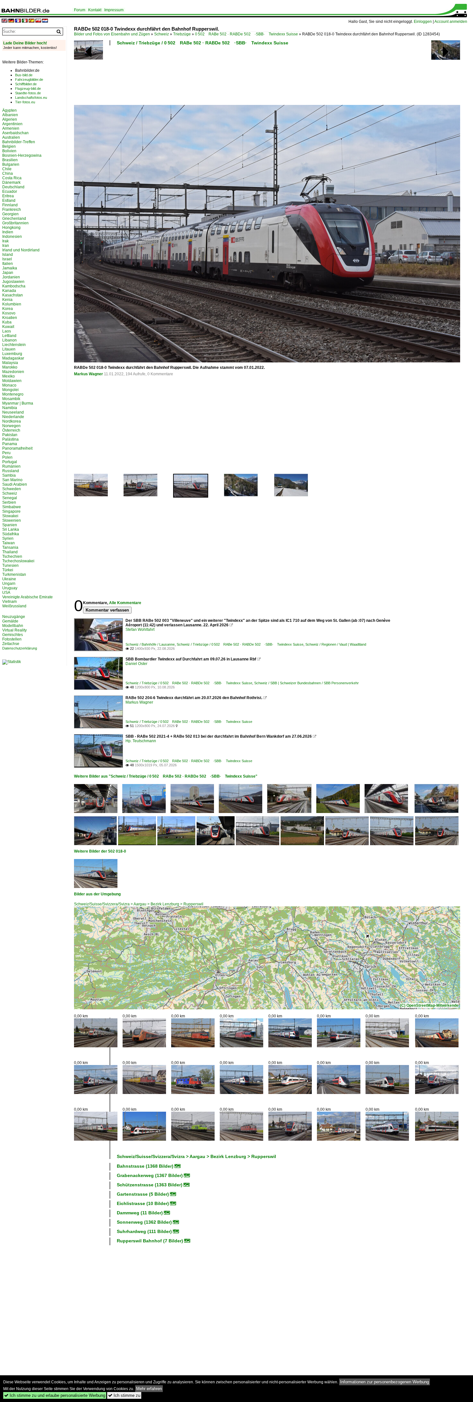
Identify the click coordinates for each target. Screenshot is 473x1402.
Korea (7, 308)
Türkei (7, 570)
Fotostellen (12, 639)
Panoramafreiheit (17, 448)
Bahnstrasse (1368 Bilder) (145, 1166)
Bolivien (9, 151)
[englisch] (4, 21)
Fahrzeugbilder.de (29, 79)
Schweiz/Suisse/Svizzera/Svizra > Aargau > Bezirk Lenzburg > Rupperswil (138, 904)
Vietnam (9, 601)
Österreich (11, 430)
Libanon (9, 340)
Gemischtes (12, 634)
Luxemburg (12, 353)
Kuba (7, 322)
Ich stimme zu (124, 1395)
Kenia (7, 299)
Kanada (9, 290)
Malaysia (10, 362)
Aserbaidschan (15, 133)
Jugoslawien (13, 281)
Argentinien (12, 124)
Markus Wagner (88, 374)
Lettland (9, 335)
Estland (8, 200)
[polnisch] (38, 21)
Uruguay (9, 588)
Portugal (9, 462)
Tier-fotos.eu (25, 102)
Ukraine (9, 579)
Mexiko (8, 376)
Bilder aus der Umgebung (97, 894)
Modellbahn (12, 625)
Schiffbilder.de (26, 84)
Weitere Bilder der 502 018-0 (100, 851)
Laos (6, 331)
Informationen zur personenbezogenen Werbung (384, 1381)
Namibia (9, 408)
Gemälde (10, 621)
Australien (11, 137)
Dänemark (11, 182)
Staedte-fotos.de (28, 93)
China (7, 173)
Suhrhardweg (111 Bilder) (144, 1231)
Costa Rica (12, 178)
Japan (7, 272)
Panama (9, 444)
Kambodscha (13, 286)
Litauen (8, 349)
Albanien (10, 115)
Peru (6, 453)
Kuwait (8, 326)
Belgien (9, 146)
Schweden (11, 489)
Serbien (9, 502)
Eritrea (8, 196)
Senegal (9, 498)
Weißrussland (14, 606)
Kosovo (8, 313)
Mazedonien (13, 371)
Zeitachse (10, 643)
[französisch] (18, 21)
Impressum (114, 10)
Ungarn (8, 583)
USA (6, 592)
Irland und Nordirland (21, 250)
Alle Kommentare (125, 603)
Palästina (10, 439)
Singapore (11, 511)
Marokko (9, 367)
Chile (7, 169)
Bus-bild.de (23, 75)
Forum (79, 10)
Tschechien (12, 556)
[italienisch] (25, 21)
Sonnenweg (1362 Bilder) (144, 1222)
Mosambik (11, 399)
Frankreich (11, 209)
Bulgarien (10, 164)
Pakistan (9, 435)
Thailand (10, 552)
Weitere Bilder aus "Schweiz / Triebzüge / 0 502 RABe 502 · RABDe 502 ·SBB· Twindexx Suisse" (165, 776)
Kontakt (94, 10)
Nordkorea (11, 421)
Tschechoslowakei (18, 561)
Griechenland (14, 218)
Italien (7, 263)
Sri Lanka (10, 529)
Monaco (9, 385)
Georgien (10, 214)
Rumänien (11, 466)
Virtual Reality (14, 630)
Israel (7, 259)
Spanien (9, 525)
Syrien (8, 538)
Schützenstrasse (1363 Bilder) (149, 1184)
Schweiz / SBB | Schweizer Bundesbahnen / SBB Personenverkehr (306, 683)
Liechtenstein (14, 344)
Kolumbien (11, 304)
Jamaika (9, 268)
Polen (7, 457)
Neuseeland (13, 412)
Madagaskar (13, 358)
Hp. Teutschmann (140, 741)
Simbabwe (11, 507)
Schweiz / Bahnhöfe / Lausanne (150, 644)
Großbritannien (15, 223)
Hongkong (11, 227)
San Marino (12, 480)
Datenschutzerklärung (19, 648)
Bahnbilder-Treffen (18, 142)
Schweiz (161, 34)
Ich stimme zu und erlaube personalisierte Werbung (54, 1395)
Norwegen (11, 426)
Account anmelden (450, 21)
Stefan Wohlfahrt (139, 629)
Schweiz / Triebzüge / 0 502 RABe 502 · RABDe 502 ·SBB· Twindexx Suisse (202, 42)
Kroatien (9, 317)
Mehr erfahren (149, 1388)
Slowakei (10, 516)
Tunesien (10, 565)
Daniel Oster (136, 663)
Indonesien (12, 236)
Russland (10, 471)
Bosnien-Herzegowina (22, 155)
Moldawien (12, 381)
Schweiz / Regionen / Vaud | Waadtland (335, 644)
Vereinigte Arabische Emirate (27, 597)
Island (7, 254)
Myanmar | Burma (17, 403)
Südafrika (10, 534)
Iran (5, 245)
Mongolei (10, 390)
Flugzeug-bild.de (28, 88)
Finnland (10, 205)
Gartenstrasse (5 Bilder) (143, 1194)
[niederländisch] (45, 21)
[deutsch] (11, 21)
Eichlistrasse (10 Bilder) (143, 1203)
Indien (7, 232)
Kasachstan (12, 295)
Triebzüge (182, 34)
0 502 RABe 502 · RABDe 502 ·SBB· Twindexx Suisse (246, 34)
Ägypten (9, 110)
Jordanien (11, 277)
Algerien (9, 119)
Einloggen (423, 21)
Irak (5, 241)
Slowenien (11, 520)
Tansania (10, 547)
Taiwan (8, 543)
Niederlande (13, 417)
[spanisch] (31, 21)
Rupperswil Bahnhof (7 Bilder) (150, 1240)
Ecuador (9, 191)
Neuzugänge (13, 616)
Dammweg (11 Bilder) (140, 1212)
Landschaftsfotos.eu (31, 97)
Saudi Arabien (14, 484)
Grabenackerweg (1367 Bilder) (150, 1175)
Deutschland (13, 187)
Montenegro (12, 394)
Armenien (10, 128)
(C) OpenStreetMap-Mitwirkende (429, 1005)
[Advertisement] (238, 77)
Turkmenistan (14, 574)
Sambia (9, 475)
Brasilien (10, 160)
